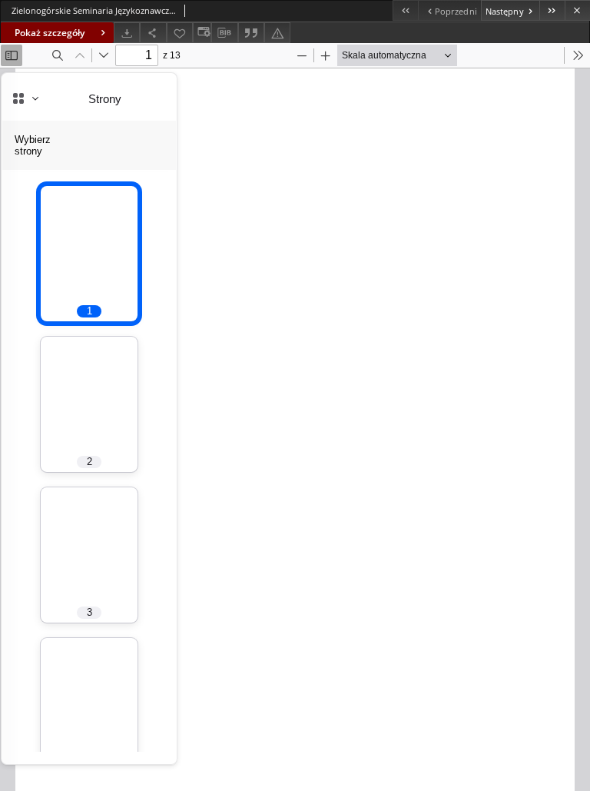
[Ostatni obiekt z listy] (552, 10)
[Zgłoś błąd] (277, 32)
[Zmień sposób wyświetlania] (202, 32)
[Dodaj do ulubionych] (180, 32)
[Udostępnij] (153, 32)
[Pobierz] (127, 32)
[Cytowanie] (251, 32)
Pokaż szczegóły (50, 32)
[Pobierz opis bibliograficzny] (224, 33)
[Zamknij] (577, 10)
